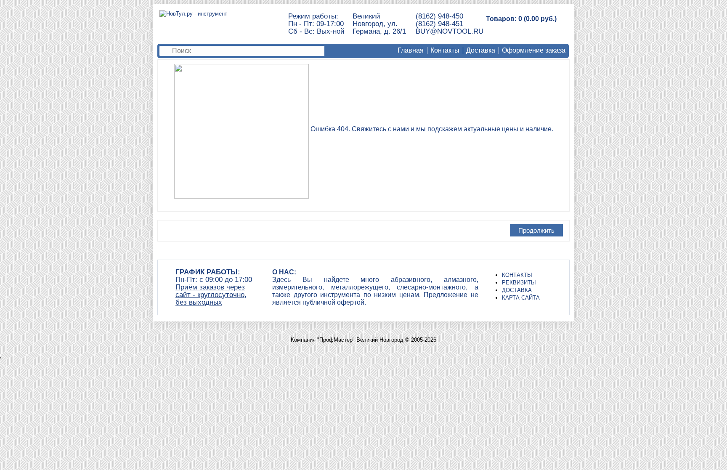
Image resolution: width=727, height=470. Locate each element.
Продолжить (536, 230)
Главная (411, 50)
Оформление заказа (533, 50)
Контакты (444, 50)
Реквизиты (519, 282)
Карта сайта (521, 298)
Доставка (480, 50)
